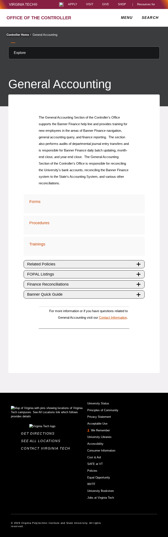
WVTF (91, 484)
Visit (89, 4)
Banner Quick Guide (45, 294)
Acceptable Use (97, 423)
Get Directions (39, 433)
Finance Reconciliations (48, 284)
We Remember (100, 430)
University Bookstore (100, 491)
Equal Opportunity (98, 477)
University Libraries (99, 437)
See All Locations (42, 441)
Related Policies (41, 264)
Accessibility (95, 443)
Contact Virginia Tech (47, 448)
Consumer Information (101, 450)
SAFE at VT (95, 464)
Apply (72, 4)
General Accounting (45, 34)
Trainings (37, 244)
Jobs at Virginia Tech (100, 497)
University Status (98, 403)
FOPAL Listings (40, 274)
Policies (92, 470)
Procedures (39, 223)
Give (105, 4)
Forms (34, 201)
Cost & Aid (94, 457)
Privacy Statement (99, 416)
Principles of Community (102, 410)
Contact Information (113, 317)
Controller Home (19, 34)
